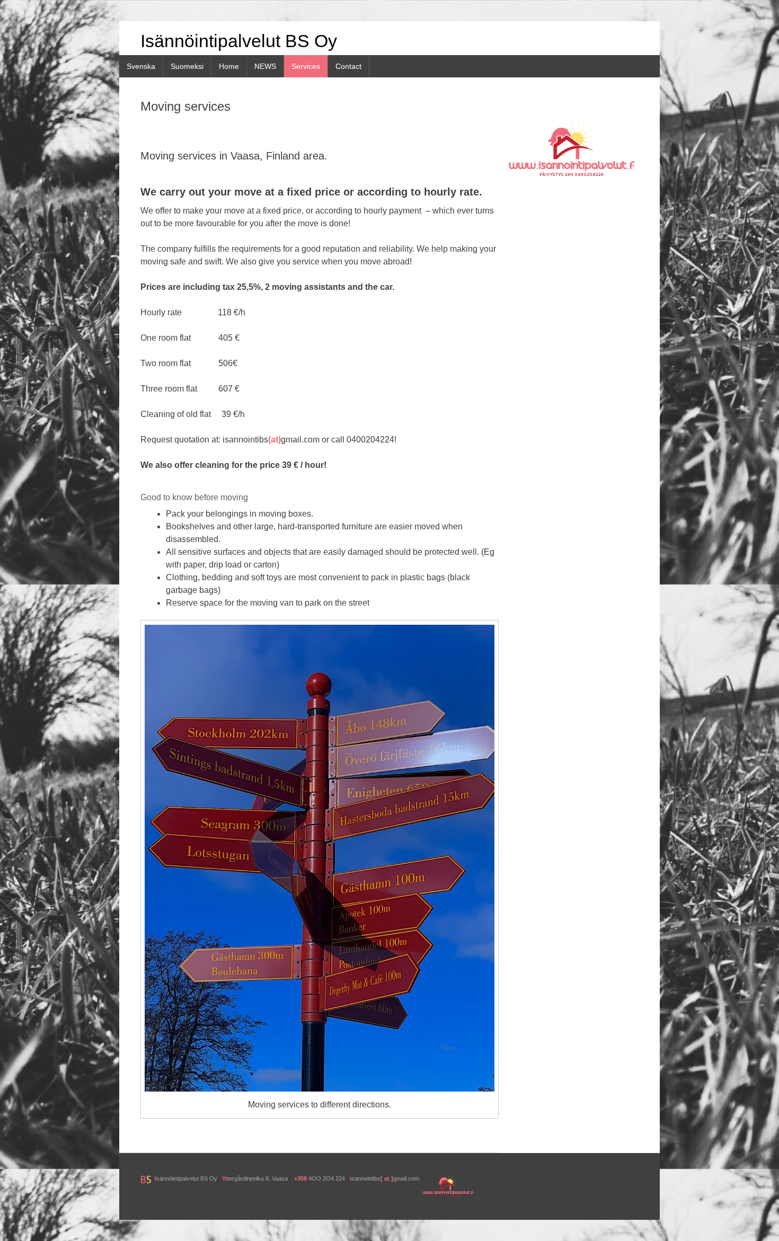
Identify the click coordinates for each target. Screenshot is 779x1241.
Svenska (141, 66)
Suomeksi (187, 66)
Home (229, 66)
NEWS (265, 66)
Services (305, 66)
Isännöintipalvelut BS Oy (238, 41)
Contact (348, 66)
